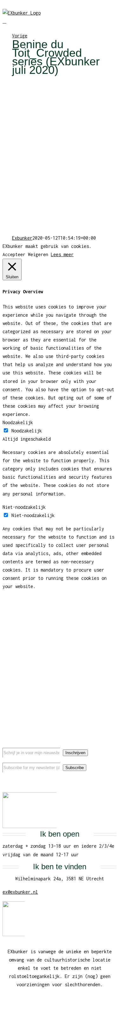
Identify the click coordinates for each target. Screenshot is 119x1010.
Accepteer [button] (14, 254)
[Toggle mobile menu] (4, 21)
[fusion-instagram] (70, 781)
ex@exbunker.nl (20, 892)
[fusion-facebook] (49, 781)
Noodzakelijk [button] (18, 422)
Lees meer (62, 254)
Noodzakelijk (26, 430)
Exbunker (22, 238)
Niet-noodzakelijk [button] (24, 507)
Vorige (19, 35)
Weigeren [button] (38, 254)
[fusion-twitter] (60, 781)
